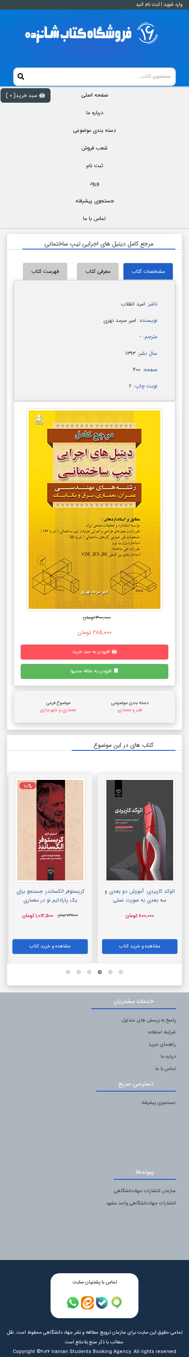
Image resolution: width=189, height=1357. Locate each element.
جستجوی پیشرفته (159, 1103)
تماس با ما (165, 1069)
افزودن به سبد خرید (91, 652)
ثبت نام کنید (148, 4)
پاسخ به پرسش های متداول (149, 1020)
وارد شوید (173, 4)
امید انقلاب (133, 304)
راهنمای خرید (162, 1044)
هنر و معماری (129, 710)
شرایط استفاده (162, 1032)
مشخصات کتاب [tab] (148, 271)
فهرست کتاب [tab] (45, 271)
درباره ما (168, 1056)
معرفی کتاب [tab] (97, 271)
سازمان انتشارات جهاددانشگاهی (145, 1191)
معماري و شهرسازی (58, 710)
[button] (121, 972)
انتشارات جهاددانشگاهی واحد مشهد (141, 1203)
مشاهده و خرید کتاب (139, 946)
